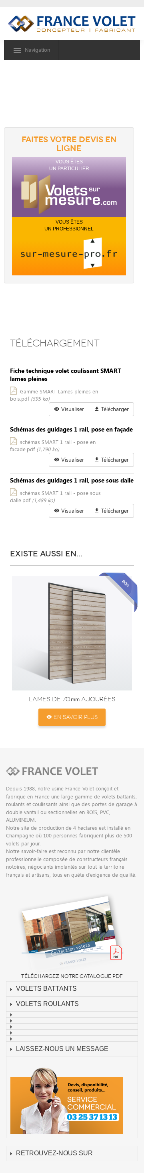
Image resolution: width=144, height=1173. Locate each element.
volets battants (46, 988)
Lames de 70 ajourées (72, 699)
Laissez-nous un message (62, 1048)
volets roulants (47, 1003)
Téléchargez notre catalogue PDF (72, 976)
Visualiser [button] (72, 409)
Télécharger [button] (114, 409)
